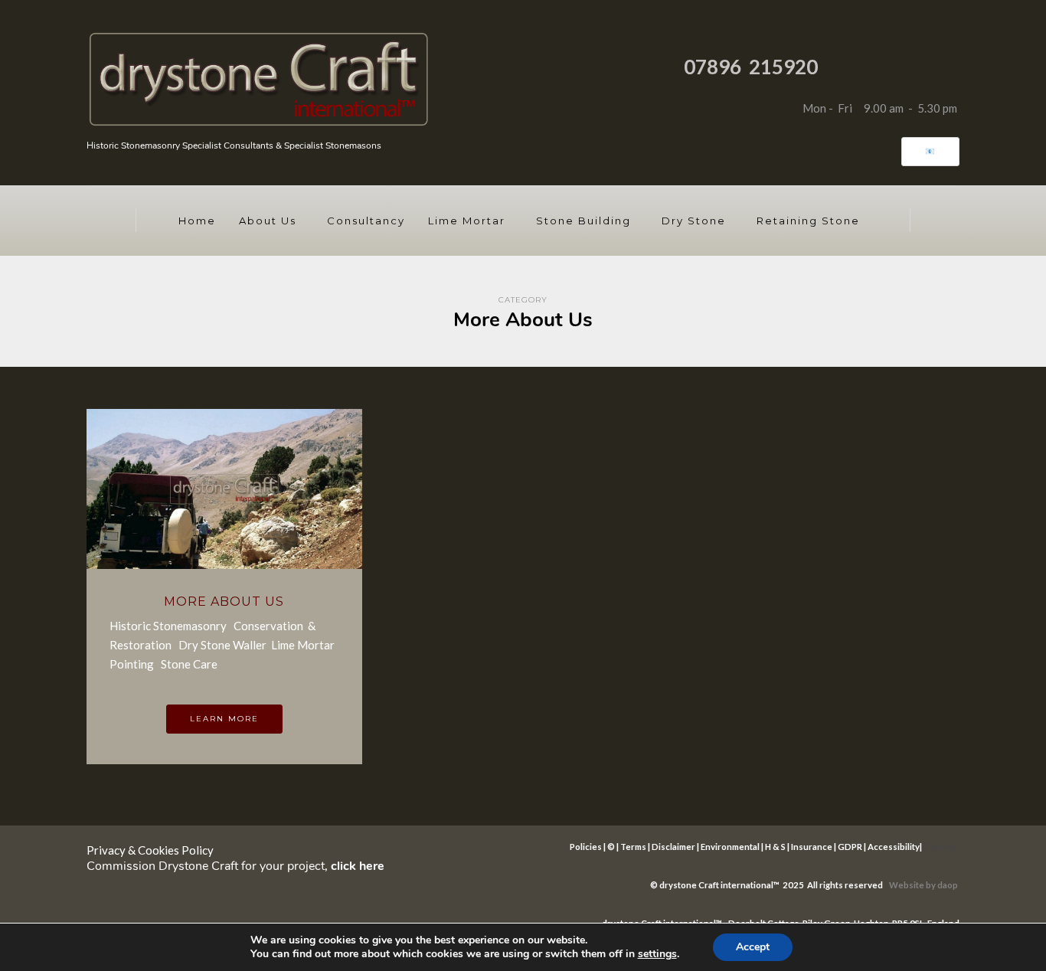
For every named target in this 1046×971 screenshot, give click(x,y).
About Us (267, 220)
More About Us (224, 601)
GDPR (850, 847)
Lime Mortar (466, 220)
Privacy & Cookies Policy (150, 850)
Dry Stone (694, 220)
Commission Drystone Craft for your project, (235, 866)
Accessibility (894, 847)
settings (657, 954)
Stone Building (583, 220)
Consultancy (366, 220)
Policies (586, 847)
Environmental (730, 847)
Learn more (224, 719)
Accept (753, 947)
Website (907, 885)
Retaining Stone (808, 220)
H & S (775, 847)
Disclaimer (673, 847)
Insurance (811, 847)
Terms (633, 847)
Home (197, 220)
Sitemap (939, 847)
